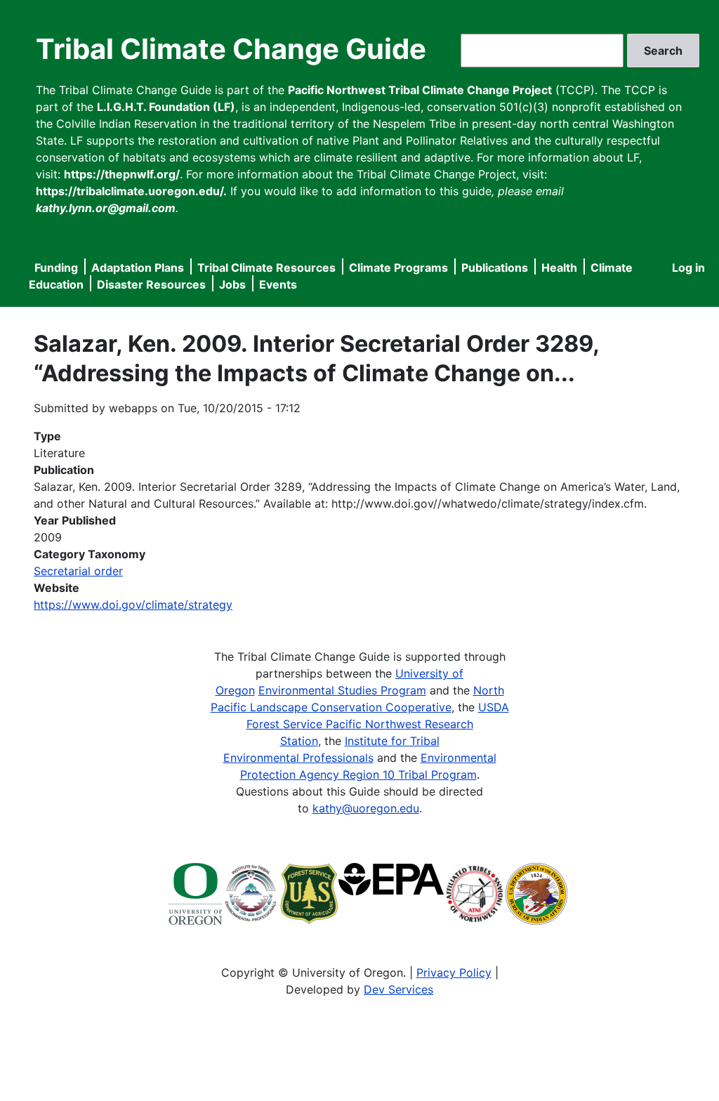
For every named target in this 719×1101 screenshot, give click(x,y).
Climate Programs (398, 268)
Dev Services (398, 989)
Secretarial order (78, 571)
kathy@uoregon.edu (365, 808)
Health (559, 268)
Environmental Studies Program (342, 690)
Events (278, 284)
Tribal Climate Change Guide (231, 49)
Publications (494, 268)
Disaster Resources (151, 284)
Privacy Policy (454, 972)
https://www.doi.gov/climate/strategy (133, 605)
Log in (688, 268)
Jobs (232, 284)
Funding (56, 268)
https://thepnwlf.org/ (122, 174)
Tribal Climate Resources (266, 268)
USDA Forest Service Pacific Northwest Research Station (377, 724)
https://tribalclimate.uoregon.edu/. (131, 191)
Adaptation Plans (137, 268)
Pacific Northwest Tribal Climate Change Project (420, 90)
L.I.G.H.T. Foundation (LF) (166, 107)
